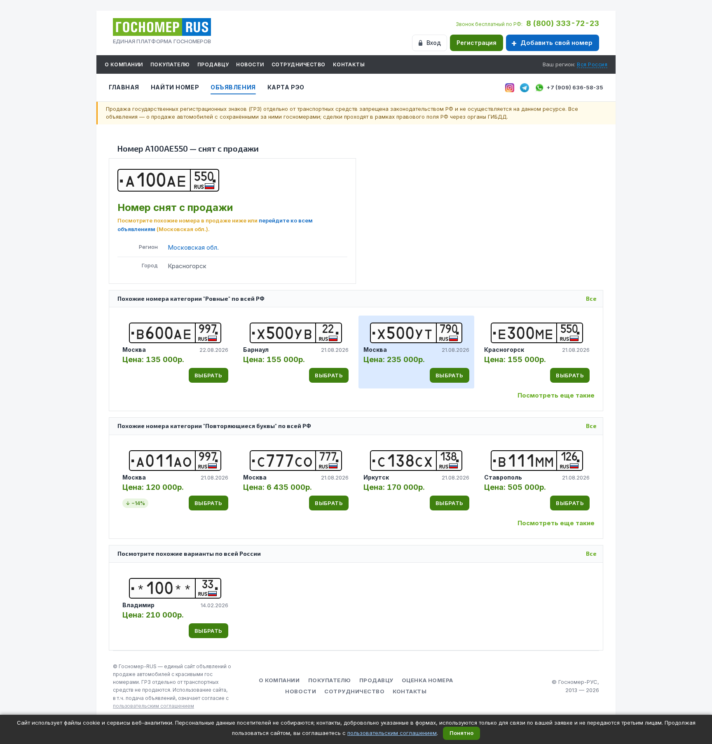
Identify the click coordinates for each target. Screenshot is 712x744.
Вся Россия (592, 64)
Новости (250, 64)
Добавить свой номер (556, 43)
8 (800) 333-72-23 (562, 23)
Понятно (461, 733)
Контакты (349, 64)
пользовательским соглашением (153, 706)
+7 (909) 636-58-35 (574, 87)
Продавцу (213, 64)
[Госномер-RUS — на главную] (162, 27)
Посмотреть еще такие (556, 395)
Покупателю (170, 64)
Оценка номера (427, 680)
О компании (124, 64)
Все (591, 298)
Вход (433, 42)
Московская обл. (193, 247)
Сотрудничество (299, 64)
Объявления (233, 87)
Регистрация (477, 42)
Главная (124, 87)
